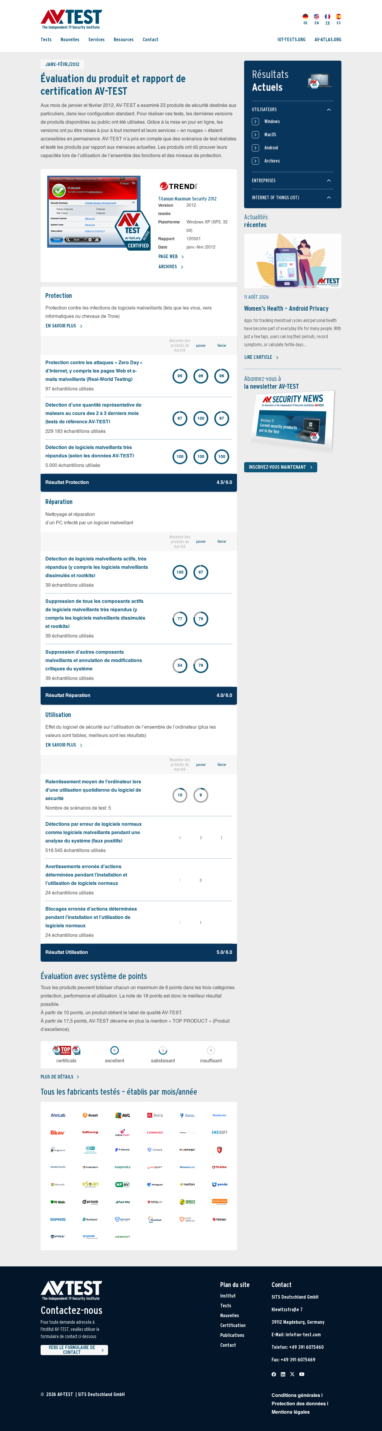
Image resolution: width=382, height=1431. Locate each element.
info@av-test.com (303, 1334)
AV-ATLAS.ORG (328, 39)
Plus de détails (57, 1077)
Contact (150, 39)
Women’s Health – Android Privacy (286, 308)
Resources (124, 39)
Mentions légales (291, 1412)
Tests (46, 39)
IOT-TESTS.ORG (292, 39)
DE (306, 23)
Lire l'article (258, 357)
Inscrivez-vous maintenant (277, 467)
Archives (167, 266)
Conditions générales (296, 1395)
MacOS (270, 134)
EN (317, 23)
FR (328, 23)
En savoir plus (61, 326)
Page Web (168, 256)
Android (271, 148)
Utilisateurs (264, 109)
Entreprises (263, 180)
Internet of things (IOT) (275, 197)
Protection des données (299, 1404)
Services (96, 39)
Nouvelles (70, 39)
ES (339, 23)
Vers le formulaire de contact (72, 1350)
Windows (272, 121)
